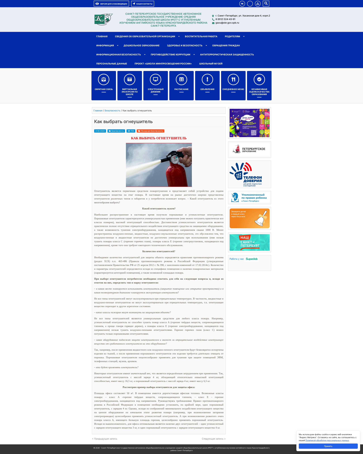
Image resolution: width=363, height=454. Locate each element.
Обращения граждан (226, 45)
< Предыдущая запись (104, 438)
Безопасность (117, 131)
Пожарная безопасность (152, 131)
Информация (105, 45)
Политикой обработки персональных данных (327, 440)
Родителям (232, 36)
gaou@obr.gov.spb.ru (227, 22)
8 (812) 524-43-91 (225, 19)
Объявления (207, 89)
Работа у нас (237, 258)
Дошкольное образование (142, 45)
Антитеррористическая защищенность (227, 54)
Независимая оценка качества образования (259, 91)
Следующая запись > (214, 438)
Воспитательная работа (201, 36)
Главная (101, 36)
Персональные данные (111, 63)
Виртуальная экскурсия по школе (130, 91)
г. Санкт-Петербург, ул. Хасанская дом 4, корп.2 (243, 15)
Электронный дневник (155, 90)
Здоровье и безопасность (184, 45)
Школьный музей (210, 63)
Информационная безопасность (118, 54)
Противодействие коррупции (170, 54)
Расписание (181, 89)
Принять (328, 446)
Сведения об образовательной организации (145, 36)
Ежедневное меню (233, 89)
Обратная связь (104, 89)
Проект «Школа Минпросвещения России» (163, 63)
